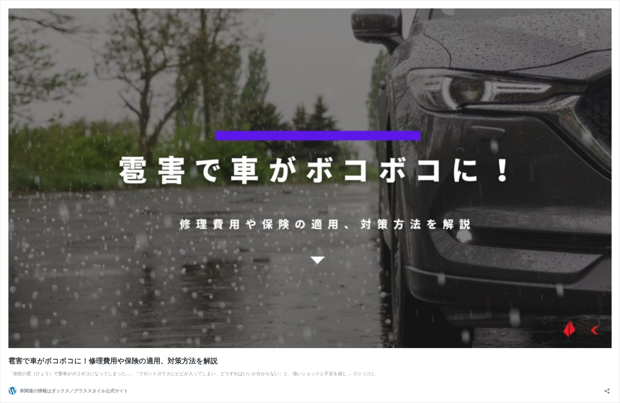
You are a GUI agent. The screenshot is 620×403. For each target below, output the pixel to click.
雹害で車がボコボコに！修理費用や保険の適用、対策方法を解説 (113, 360)
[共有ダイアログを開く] (607, 389)
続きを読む (364, 373)
